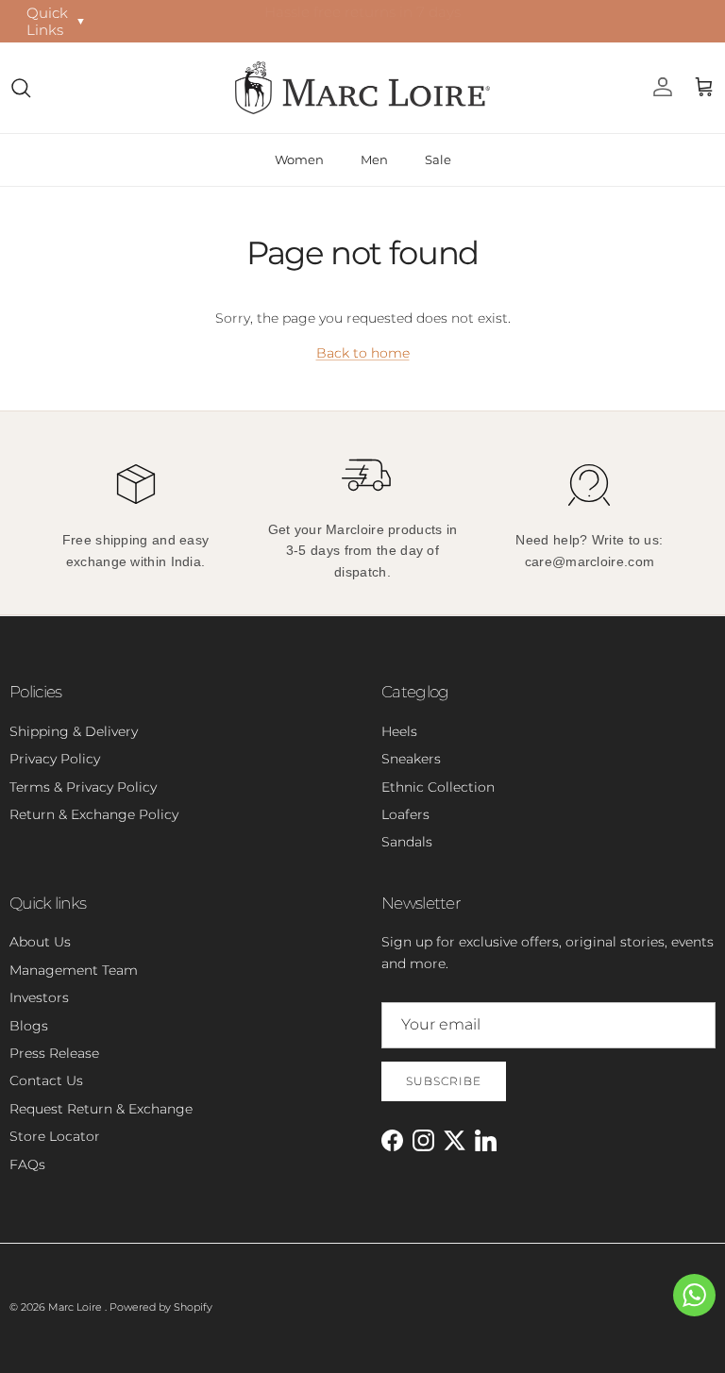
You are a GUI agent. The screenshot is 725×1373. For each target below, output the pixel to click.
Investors (39, 997)
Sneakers (411, 758)
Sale (438, 159)
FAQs (27, 1164)
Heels (399, 731)
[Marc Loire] (362, 87)
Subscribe (443, 1081)
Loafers (405, 814)
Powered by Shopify (161, 1307)
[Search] (20, 87)
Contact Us (46, 1080)
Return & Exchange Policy (93, 814)
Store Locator (54, 1136)
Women (299, 159)
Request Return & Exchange (101, 1108)
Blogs (28, 1025)
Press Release (54, 1053)
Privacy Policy (54, 758)
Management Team (73, 970)
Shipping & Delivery (73, 731)
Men (374, 159)
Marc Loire (76, 1307)
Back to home (363, 352)
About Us (40, 941)
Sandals (406, 841)
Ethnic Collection (438, 787)
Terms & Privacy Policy (83, 787)
